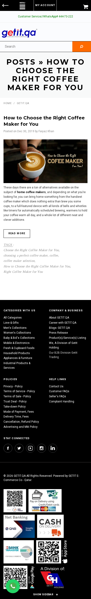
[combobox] (36, 46)
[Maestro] (52, 551)
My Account (45, 5)
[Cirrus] (52, 577)
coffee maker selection (19, 261)
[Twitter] (19, 448)
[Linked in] (53, 448)
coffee (53, 255)
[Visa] (45, 500)
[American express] (50, 526)
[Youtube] (30, 448)
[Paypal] (15, 500)
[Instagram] (41, 448)
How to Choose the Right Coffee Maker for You (37, 266)
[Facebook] (8, 448)
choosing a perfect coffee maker (26, 255)
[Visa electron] (19, 551)
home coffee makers (31, 192)
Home (7, 103)
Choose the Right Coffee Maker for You (31, 250)
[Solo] (19, 577)
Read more (16, 233)
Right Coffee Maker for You (23, 271)
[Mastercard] (19, 526)
